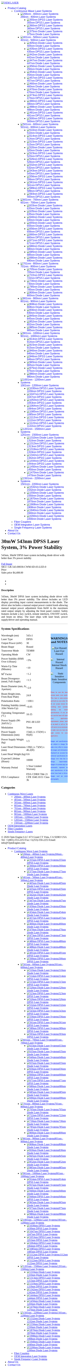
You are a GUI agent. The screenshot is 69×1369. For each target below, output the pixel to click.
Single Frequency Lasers (20, 831)
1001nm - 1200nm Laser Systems (31, 817)
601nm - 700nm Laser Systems (30, 805)
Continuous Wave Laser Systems (33, 11)
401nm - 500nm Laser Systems (30, 799)
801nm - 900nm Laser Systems (30, 811)
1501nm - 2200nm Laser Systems (31, 822)
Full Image (6, 564)
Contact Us (14, 533)
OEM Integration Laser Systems (32, 524)
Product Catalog (17, 8)
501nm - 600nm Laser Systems (30, 802)
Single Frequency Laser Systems (33, 527)
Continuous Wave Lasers (20, 793)
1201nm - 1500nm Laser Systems (31, 820)
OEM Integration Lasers (20, 825)
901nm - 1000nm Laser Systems (30, 814)
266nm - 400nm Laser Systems (30, 796)
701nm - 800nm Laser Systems (30, 808)
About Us (13, 530)
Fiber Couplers (22, 521)
